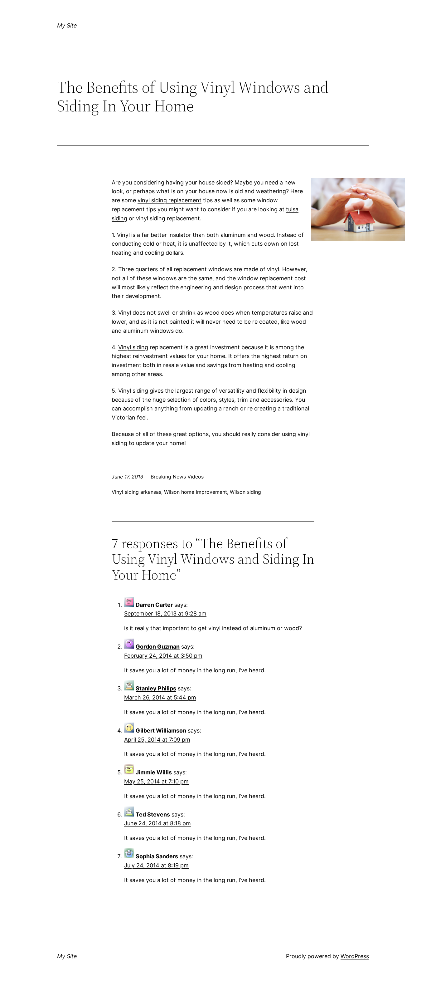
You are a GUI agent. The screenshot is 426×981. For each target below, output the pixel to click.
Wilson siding (245, 492)
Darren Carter (154, 604)
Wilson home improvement (195, 492)
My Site (67, 25)
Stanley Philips (156, 688)
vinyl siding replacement (169, 200)
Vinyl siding (133, 347)
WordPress (355, 956)
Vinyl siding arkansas (136, 492)
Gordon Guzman (158, 646)
